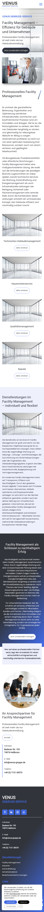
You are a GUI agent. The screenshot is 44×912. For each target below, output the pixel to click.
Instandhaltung (8, 869)
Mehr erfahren (22, 248)
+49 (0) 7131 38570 (13, 772)
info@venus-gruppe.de (14, 762)
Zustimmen (10, 902)
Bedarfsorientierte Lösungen (14, 875)
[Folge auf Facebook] (5, 812)
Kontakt (7, 737)
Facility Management (11, 862)
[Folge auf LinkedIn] (11, 812)
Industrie (6, 865)
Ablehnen (23, 902)
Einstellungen (15, 894)
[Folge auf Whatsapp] (24, 812)
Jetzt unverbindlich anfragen (16, 50)
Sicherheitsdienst (9, 872)
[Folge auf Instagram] (17, 812)
